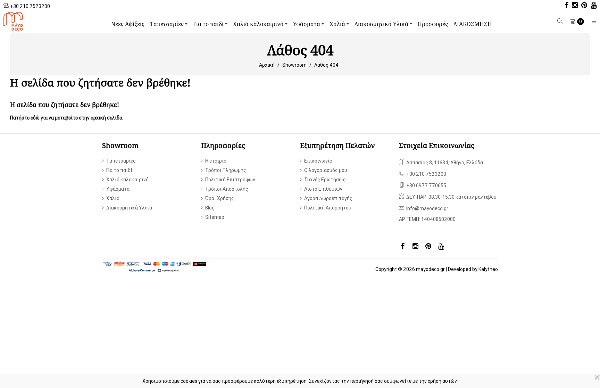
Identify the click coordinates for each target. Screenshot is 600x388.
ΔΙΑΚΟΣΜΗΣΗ (472, 24)
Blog (210, 207)
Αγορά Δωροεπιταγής (328, 198)
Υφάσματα (307, 24)
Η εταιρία (215, 161)
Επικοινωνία (318, 161)
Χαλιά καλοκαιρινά (259, 24)
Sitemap (214, 217)
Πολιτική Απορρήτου (327, 207)
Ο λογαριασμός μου (325, 170)
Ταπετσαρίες (167, 24)
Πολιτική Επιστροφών (230, 179)
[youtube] (592, 6)
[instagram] (573, 6)
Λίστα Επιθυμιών (323, 189)
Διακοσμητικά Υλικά (382, 24)
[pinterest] (582, 6)
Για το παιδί (209, 24)
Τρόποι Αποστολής (226, 189)
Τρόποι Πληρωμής (225, 170)
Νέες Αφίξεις (127, 24)
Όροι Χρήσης (219, 198)
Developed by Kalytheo (473, 269)
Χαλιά (338, 24)
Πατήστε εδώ (25, 118)
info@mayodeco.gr (427, 208)
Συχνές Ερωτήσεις (325, 179)
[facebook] (564, 6)
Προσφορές (433, 24)
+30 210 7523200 (30, 6)
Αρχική (267, 65)
